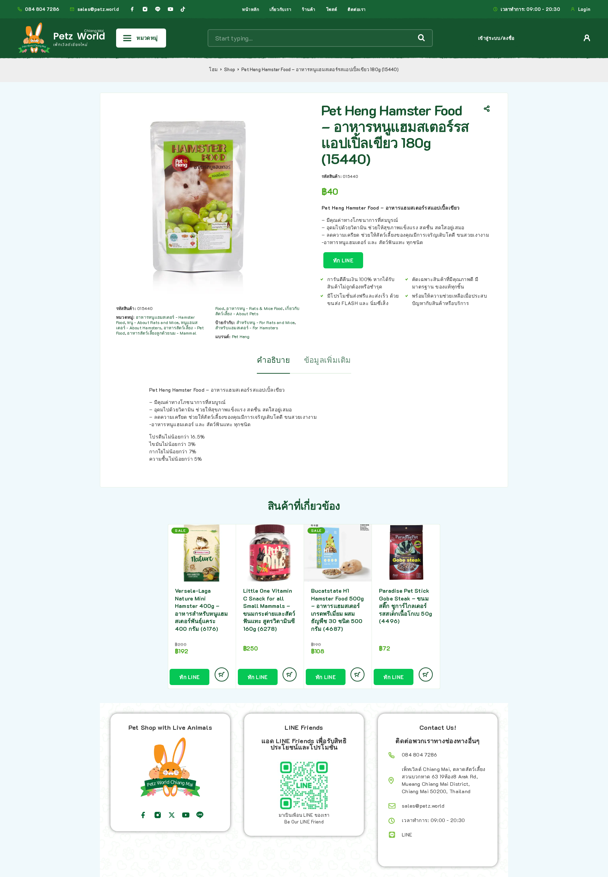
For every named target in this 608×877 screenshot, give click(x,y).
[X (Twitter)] (172, 815)
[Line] (157, 9)
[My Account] (587, 38)
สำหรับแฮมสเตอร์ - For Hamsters (246, 327)
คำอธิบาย (273, 360)
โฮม (213, 69)
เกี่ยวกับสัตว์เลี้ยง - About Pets (257, 310)
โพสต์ (331, 9)
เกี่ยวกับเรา (280, 9)
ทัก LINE (343, 260)
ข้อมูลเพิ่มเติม (327, 360)
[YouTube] (170, 9)
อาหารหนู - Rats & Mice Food (254, 308)
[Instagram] (145, 9)
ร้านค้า (309, 9)
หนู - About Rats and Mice (152, 322)
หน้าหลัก (250, 9)
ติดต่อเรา (357, 9)
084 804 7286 (42, 9)
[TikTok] (183, 9)
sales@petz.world (98, 9)
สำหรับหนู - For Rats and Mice (265, 322)
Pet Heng (241, 336)
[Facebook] (132, 9)
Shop (229, 69)
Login (584, 9)
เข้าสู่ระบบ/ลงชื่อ (496, 38)
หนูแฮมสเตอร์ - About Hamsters (156, 324)
